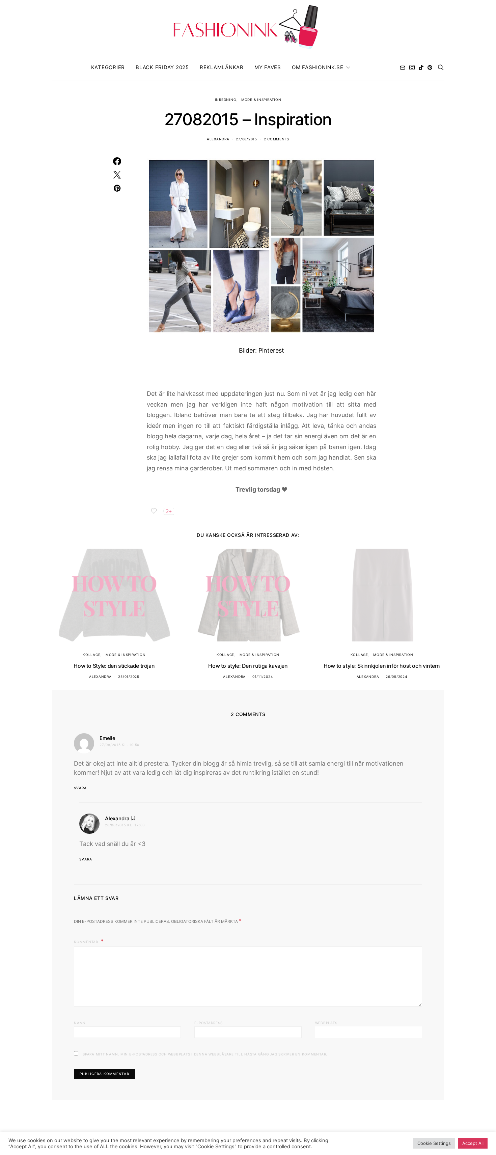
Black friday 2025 (162, 67)
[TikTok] (421, 67)
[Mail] (402, 67)
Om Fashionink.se (317, 67)
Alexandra (218, 139)
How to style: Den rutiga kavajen (247, 665)
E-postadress (208, 1023)
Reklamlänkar (222, 67)
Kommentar (87, 942)
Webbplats (326, 1023)
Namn (80, 1023)
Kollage (91, 655)
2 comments (277, 139)
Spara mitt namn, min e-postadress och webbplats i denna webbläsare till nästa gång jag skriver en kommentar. (205, 1054)
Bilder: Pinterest (261, 350)
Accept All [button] (473, 1143)
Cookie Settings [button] (434, 1143)
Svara (80, 788)
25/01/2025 (128, 677)
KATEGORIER (108, 67)
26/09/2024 (396, 677)
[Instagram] (412, 67)
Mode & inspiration (261, 100)
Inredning (225, 100)
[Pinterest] (430, 67)
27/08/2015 (246, 139)
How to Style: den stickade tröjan (114, 665)
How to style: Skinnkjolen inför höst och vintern (382, 665)
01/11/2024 (262, 677)
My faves (267, 67)
